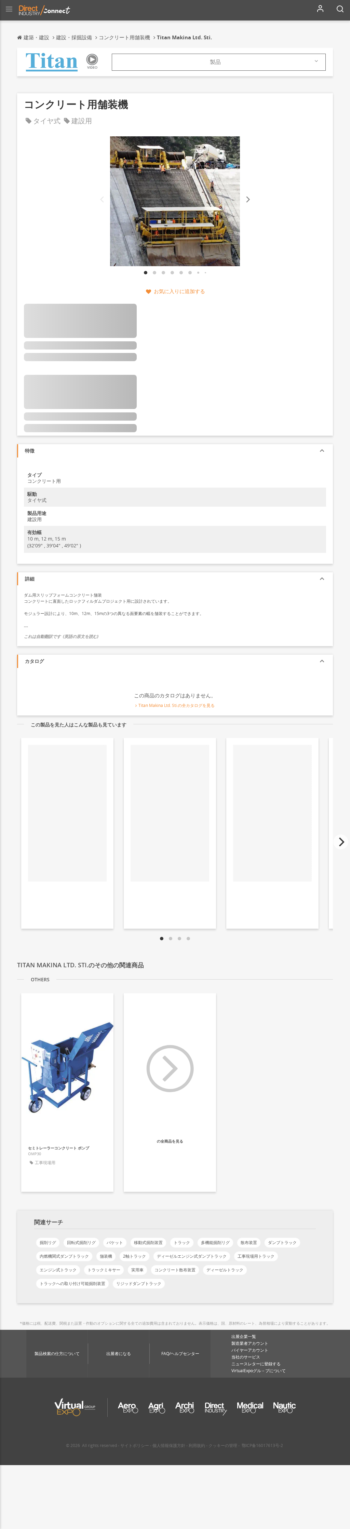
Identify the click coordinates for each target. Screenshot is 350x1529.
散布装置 (249, 1242)
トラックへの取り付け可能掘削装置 (72, 1283)
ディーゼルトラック (224, 1270)
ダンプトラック (282, 1242)
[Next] (247, 200)
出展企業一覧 (243, 1336)
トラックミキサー (104, 1270)
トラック (182, 1242)
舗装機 (106, 1256)
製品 (215, 62)
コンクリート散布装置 (175, 1270)
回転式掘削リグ (81, 1242)
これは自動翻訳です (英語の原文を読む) (61, 636)
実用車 (137, 1270)
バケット (115, 1242)
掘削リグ (48, 1242)
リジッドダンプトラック (138, 1283)
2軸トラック (134, 1256)
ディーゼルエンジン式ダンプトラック (192, 1256)
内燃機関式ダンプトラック (64, 1256)
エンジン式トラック (58, 1270)
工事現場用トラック (256, 1256)
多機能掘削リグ (215, 1242)
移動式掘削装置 (148, 1242)
